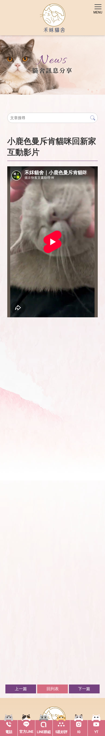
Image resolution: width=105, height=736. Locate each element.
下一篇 (84, 688)
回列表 (53, 688)
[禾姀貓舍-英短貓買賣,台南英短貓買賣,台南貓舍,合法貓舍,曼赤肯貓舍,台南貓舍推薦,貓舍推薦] (53, 18)
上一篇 (21, 688)
